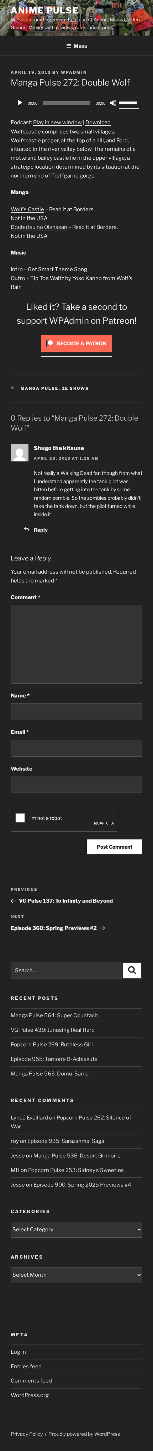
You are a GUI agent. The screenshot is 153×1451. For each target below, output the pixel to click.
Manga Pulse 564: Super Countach (54, 1015)
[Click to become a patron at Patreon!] (76, 353)
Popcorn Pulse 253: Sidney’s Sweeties (76, 1170)
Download (98, 122)
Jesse (18, 1155)
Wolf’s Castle (27, 209)
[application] (76, 103)
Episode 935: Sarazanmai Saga (65, 1141)
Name (20, 695)
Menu (80, 46)
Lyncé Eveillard (29, 1118)
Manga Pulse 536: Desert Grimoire (77, 1155)
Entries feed (26, 1366)
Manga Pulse (40, 388)
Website (21, 769)
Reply (41, 530)
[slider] (129, 102)
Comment (25, 597)
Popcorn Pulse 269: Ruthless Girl (52, 1044)
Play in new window (57, 122)
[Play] (19, 102)
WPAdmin (74, 72)
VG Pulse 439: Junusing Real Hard (53, 1030)
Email (20, 732)
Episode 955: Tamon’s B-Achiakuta (54, 1059)
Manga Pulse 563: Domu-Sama (50, 1074)
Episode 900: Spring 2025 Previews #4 (82, 1185)
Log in (18, 1352)
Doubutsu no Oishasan (39, 227)
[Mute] (113, 102)
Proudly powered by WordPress (84, 1434)
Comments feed (31, 1381)
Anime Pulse (45, 10)
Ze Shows (75, 388)
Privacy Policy (27, 1434)
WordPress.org (30, 1395)
